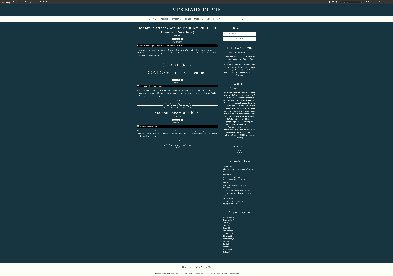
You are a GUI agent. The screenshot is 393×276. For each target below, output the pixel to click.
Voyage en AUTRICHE (231, 204)
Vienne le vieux (228, 198)
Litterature (177, 35)
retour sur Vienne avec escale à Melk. (236, 190)
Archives (206, 19)
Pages (196, 19)
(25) (228, 233)
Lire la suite (177, 60)
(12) (227, 236)
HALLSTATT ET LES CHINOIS (234, 180)
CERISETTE (240, 72)
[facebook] (329, 2)
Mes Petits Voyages (230, 188)
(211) (228, 220)
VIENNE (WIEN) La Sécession (234, 201)
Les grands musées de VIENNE (234, 185)
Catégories (163, 19)
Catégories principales (181, 19)
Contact (216, 19)
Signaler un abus (199, 273)
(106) (228, 223)
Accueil (152, 19)
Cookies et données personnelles (219, 273)
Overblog (208, 267)
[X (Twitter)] (333, 2)
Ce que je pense (228, 166)
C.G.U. (207, 273)
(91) (227, 225)
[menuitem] (152, 19)
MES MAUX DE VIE (196, 10)
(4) (226, 244)
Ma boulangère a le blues (177, 113)
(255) (229, 217)
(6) (226, 241)
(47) (228, 231)
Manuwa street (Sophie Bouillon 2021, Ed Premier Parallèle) (177, 30)
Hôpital (226, 182)
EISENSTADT (228, 174)
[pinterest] (336, 2)
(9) (228, 239)
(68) (227, 228)
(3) (226, 247)
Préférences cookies (234, 273)
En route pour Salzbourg (232, 177)
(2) (227, 249)
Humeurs (178, 76)
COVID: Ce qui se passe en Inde (178, 72)
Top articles (184, 273)
